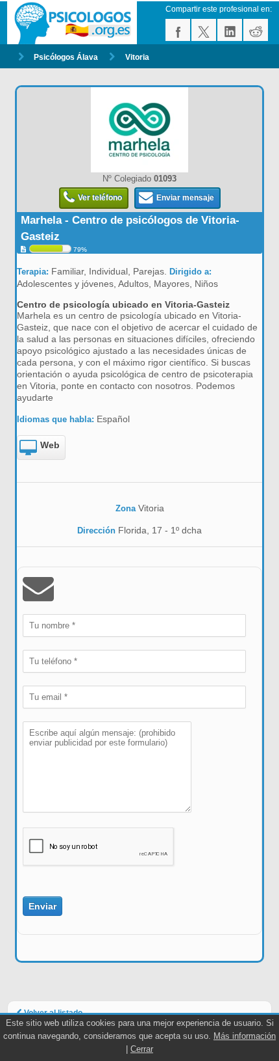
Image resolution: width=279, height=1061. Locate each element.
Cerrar (141, 1049)
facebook (177, 30)
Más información (244, 1036)
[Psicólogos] (74, 22)
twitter (203, 30)
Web (50, 445)
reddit (255, 30)
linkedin (229, 30)
